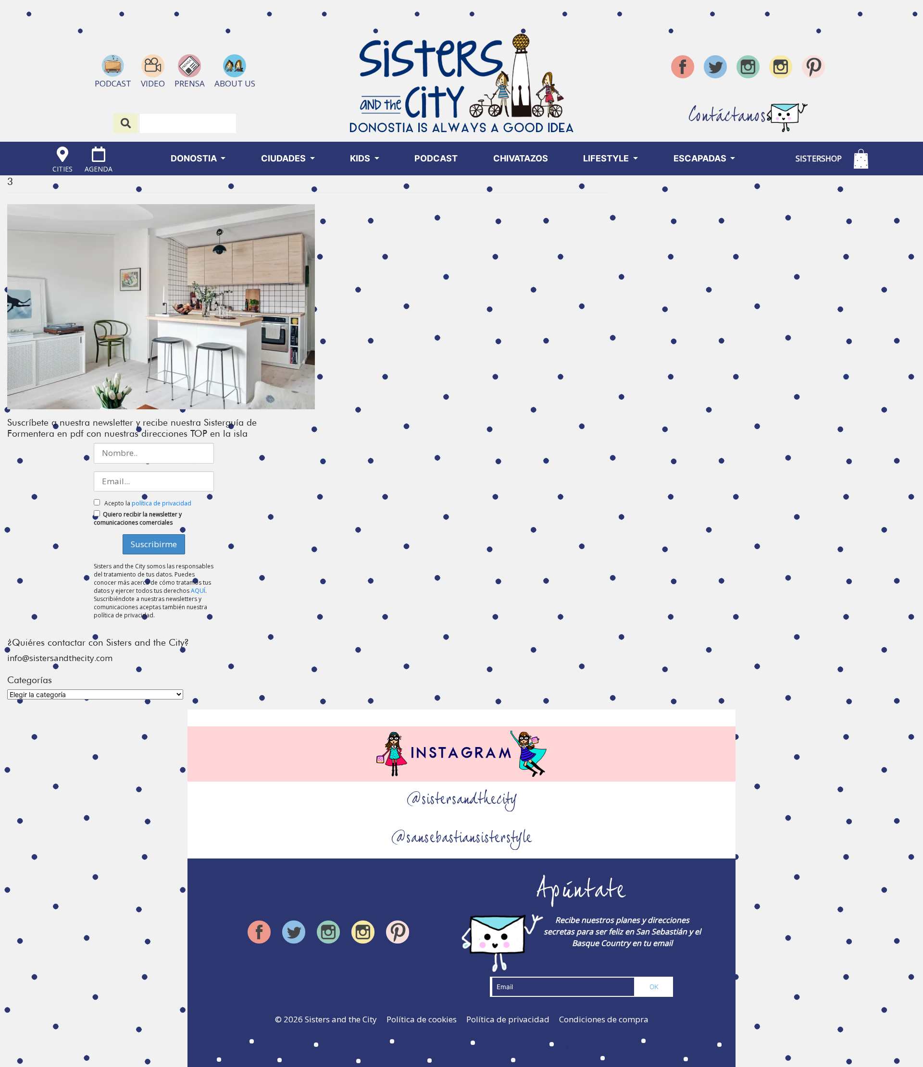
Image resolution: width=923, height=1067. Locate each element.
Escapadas (701, 158)
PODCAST (436, 158)
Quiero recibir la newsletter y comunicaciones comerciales (138, 518)
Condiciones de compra (604, 1019)
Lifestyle (607, 158)
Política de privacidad (507, 1019)
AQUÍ (198, 591)
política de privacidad (161, 503)
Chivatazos (520, 158)
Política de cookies (422, 1019)
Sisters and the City (341, 1019)
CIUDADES (284, 158)
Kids (361, 158)
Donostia (195, 158)
